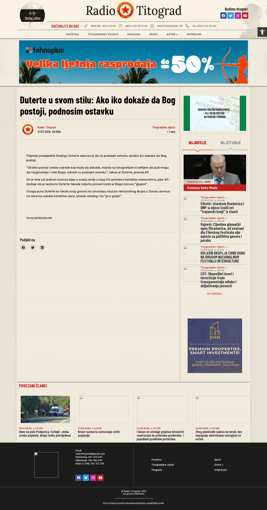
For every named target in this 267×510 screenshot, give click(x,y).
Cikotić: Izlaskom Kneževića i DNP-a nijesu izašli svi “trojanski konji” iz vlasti (222, 207)
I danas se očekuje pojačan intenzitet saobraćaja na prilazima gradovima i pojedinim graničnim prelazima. (160, 435)
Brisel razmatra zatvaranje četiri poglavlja (99, 433)
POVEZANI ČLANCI (33, 385)
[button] (262, 32)
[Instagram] (238, 15)
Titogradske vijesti (103, 34)
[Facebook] (223, 15)
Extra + (172, 34)
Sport (153, 34)
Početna (72, 34)
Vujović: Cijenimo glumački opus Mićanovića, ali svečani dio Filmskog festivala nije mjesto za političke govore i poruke (222, 232)
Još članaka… (215, 293)
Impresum (194, 34)
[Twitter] (230, 15)
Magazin (133, 34)
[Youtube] (245, 15)
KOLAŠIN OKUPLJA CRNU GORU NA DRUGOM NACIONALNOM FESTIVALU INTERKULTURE (223, 257)
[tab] (198, 143)
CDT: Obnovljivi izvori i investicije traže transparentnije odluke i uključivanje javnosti (218, 279)
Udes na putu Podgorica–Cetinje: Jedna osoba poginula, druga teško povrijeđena (45, 433)
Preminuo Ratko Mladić (202, 188)
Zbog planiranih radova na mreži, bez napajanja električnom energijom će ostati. (218, 435)
